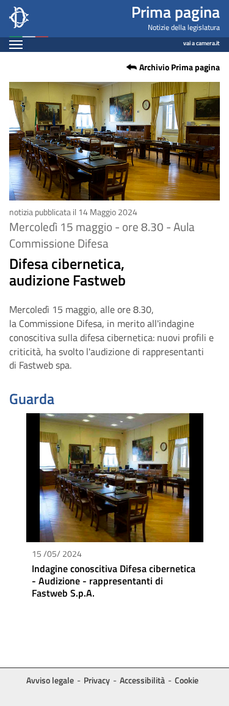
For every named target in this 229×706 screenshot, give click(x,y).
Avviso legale (50, 680)
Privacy (97, 680)
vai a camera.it (201, 41)
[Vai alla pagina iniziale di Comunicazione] (28, 18)
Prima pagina (175, 12)
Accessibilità (142, 680)
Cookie (186, 680)
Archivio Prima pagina (179, 67)
